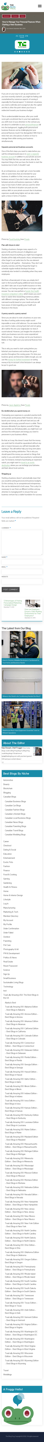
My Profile (7, 924)
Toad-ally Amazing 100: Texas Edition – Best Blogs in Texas (21, 1304)
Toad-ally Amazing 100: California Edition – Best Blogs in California (21, 1030)
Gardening (7, 883)
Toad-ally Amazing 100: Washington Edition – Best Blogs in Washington (19, 1340)
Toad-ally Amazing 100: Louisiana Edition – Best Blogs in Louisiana (22, 1124)
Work (22, 16)
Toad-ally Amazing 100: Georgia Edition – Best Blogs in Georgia (22, 1066)
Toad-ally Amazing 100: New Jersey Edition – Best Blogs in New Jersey (19, 1210)
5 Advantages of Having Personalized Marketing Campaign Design (13, 603)
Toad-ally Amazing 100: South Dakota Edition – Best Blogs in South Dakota (20, 1290)
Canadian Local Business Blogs (18, 818)
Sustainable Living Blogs (13, 982)
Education (7, 854)
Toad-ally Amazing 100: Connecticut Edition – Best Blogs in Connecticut (19, 1044)
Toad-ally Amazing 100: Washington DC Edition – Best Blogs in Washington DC (21, 1333)
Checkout (7, 845)
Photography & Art (11, 949)
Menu (40, 6)
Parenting (7, 941)
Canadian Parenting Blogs (15, 826)
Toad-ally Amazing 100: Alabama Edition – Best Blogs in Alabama (21, 1008)
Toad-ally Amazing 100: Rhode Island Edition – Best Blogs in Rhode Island (20, 1275)
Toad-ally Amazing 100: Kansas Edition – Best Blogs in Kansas (21, 1109)
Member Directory (10, 916)
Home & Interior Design (13, 895)
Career (6, 841)
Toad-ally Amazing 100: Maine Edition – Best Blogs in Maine (21, 1131)
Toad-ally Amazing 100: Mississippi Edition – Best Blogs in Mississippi (19, 1167)
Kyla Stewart (9, 28)
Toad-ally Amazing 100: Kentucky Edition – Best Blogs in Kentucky (22, 1117)
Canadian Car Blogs (13, 805)
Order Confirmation (11, 928)
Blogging (7, 792)
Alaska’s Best (10, 1002)
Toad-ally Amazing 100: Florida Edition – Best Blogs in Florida (21, 1059)
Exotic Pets (8, 862)
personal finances (31, 124)
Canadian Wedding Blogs (15, 834)
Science (6, 970)
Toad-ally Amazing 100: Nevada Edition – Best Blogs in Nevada (22, 1196)
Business (6, 16)
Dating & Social (9, 849)
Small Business (9, 978)
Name (4, 557)
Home (5, 891)
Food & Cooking (10, 874)
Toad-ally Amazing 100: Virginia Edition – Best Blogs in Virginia (21, 1326)
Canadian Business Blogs (15, 801)
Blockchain (7, 788)
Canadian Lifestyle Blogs (15, 814)
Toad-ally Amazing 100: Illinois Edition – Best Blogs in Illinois (21, 1088)
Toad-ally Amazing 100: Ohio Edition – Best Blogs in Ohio (20, 1247)
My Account (8, 920)
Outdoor (6, 936)
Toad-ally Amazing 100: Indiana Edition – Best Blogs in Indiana (21, 1095)
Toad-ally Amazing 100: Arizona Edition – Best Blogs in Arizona (21, 1016)
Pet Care (7, 945)
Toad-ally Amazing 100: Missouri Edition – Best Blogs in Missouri (21, 1174)
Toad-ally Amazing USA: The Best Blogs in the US (20, 996)
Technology (8, 986)
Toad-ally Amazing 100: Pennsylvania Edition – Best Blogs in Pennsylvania (20, 1268)
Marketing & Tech (10, 912)
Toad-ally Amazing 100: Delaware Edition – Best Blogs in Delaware (21, 1052)
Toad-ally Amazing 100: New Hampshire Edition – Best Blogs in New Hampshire (21, 1203)
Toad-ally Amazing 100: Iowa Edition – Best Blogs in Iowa (20, 1102)
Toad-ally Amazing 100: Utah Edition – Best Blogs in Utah (20, 1312)
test (5, 990)
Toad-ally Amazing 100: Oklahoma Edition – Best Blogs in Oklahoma (22, 1254)
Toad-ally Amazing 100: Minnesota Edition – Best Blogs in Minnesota (19, 1160)
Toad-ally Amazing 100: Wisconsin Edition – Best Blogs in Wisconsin (19, 1355)
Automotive (8, 780)
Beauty (6, 784)
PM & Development (11, 953)
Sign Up (6, 974)
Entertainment (9, 858)
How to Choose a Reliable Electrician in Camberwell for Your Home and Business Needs (21, 661)
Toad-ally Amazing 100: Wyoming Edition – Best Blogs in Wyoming (22, 1362)
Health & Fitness (10, 887)
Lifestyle (7, 899)
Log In (5, 903)
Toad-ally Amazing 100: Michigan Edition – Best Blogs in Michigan (21, 1153)
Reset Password (10, 966)
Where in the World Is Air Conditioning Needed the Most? (21, 696)
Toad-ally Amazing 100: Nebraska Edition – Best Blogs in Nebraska (22, 1189)
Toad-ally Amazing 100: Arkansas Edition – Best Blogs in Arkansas (21, 1023)
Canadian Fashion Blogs (15, 809)
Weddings (7, 1374)
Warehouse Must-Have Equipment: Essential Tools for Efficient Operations (21, 731)
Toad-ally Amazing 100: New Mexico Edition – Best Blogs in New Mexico (20, 1218)
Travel (5, 1370)
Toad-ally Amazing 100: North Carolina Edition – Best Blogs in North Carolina (20, 1232)
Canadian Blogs (9, 796)
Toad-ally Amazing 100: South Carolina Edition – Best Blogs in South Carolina (20, 1283)
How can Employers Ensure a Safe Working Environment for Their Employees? (33, 612)
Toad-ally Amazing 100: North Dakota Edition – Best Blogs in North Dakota (20, 1239)
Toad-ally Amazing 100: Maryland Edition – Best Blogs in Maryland (21, 1138)
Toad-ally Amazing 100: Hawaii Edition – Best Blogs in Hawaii (21, 1073)
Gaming (6, 878)
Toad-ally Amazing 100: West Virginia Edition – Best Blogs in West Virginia (20, 1348)
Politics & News (10, 957)
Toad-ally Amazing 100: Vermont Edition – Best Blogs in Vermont (21, 1319)
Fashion (6, 866)
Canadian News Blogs (14, 822)
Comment (6, 528)
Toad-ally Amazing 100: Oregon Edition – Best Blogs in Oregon (21, 1261)
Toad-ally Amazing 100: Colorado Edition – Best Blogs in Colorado (21, 1037)
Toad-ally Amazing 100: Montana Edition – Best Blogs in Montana (21, 1182)
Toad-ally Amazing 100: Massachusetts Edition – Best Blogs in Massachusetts (21, 1146)
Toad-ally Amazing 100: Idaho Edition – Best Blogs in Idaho (21, 1081)
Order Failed (8, 932)
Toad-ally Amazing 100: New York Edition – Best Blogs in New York (22, 1225)
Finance (15, 16)
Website (5, 577)
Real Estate (8, 961)
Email (5, 567)
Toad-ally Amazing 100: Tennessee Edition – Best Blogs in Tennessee (19, 1297)
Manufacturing (9, 907)
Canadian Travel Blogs (14, 830)
